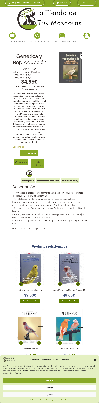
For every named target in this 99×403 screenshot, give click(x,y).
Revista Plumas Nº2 (30, 349)
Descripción (28, 181)
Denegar (49, 387)
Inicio (13, 41)
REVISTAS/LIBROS (26, 41)
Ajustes (49, 394)
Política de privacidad (52, 400)
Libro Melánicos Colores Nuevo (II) (69, 290)
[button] (95, 360)
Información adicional (48, 181)
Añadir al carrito (33, 153)
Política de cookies (36, 400)
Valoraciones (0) (70, 181)
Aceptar (49, 380)
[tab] (28, 180)
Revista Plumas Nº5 (69, 349)
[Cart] (62, 35)
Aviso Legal (65, 400)
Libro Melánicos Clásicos (30, 290)
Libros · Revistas (44, 41)
